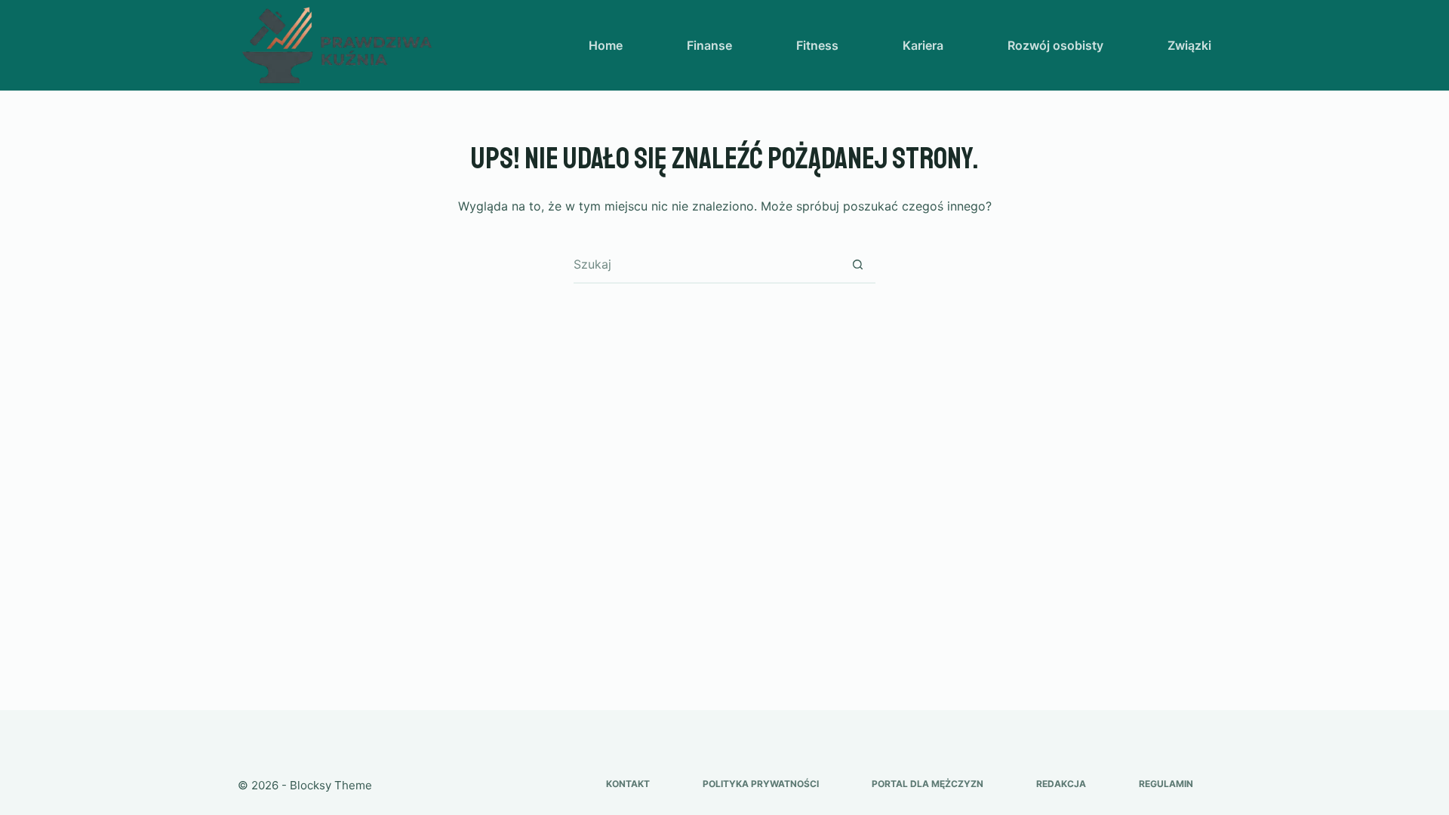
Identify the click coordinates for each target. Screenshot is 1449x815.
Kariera (923, 45)
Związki (1189, 45)
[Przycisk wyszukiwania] (857, 264)
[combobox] (706, 264)
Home (606, 45)
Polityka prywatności (761, 783)
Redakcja (1061, 783)
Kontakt (628, 783)
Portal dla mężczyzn (927, 783)
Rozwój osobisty (1055, 45)
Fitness (817, 45)
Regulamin (1166, 783)
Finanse (709, 45)
